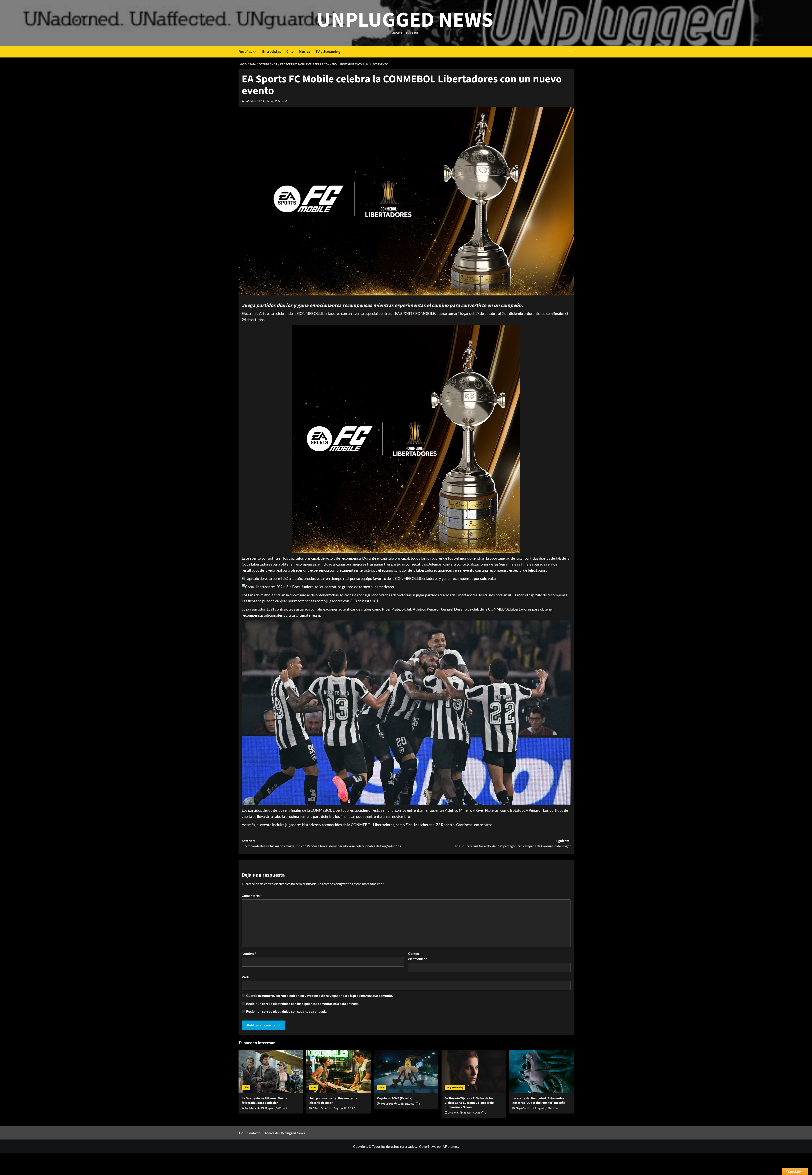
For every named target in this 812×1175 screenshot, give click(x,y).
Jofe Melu (250, 101)
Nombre (249, 953)
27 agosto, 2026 (273, 1108)
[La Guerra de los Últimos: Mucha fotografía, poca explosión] (271, 1071)
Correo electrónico (417, 956)
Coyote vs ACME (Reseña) (394, 1098)
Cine (290, 51)
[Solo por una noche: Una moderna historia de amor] (338, 1071)
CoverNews (427, 1146)
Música (304, 51)
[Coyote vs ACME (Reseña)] (406, 1071)
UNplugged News (405, 20)
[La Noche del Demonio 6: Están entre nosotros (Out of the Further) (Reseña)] (541, 1071)
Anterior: (321, 844)
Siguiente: (512, 844)
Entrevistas (271, 51)
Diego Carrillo (523, 1108)
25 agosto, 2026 (472, 1113)
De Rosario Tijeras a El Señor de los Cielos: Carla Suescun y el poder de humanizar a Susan (469, 1102)
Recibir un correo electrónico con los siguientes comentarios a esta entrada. (302, 1003)
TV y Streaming (327, 51)
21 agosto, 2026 (543, 1108)
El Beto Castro (320, 1108)
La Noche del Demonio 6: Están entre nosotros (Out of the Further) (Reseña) (539, 1100)
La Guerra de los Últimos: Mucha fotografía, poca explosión (264, 1100)
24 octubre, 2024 (270, 101)
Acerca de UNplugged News (285, 1133)
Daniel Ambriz (252, 1108)
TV (241, 1133)
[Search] (571, 51)
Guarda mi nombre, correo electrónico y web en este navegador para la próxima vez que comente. (319, 995)
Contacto (254, 1133)
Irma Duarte (386, 1104)
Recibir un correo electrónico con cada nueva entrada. (286, 1011)
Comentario (252, 896)
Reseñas (245, 51)
